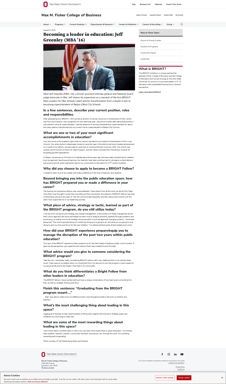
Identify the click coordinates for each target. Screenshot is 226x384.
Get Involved (179, 15)
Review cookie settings (164, 378)
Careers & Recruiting (151, 24)
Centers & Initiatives (127, 24)
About (46, 24)
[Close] (222, 377)
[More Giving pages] (173, 25)
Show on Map (48, 368)
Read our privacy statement (38, 381)
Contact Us (181, 369)
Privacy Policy (180, 367)
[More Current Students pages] (85, 25)
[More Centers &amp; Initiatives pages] (137, 25)
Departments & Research (102, 24)
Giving (169, 24)
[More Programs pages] (64, 25)
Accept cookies (184, 378)
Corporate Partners (155, 15)
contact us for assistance (176, 363)
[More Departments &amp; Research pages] (114, 25)
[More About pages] (50, 25)
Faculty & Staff (168, 15)
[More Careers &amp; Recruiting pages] (161, 25)
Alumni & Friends (141, 15)
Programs (59, 24)
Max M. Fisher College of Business (71, 15)
